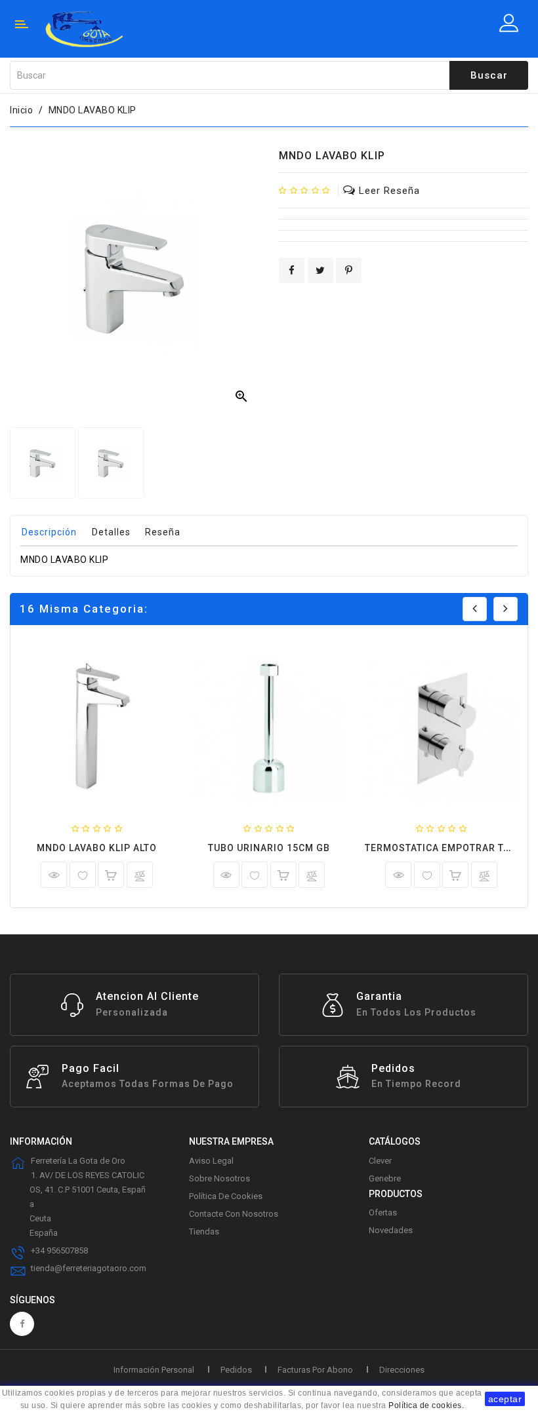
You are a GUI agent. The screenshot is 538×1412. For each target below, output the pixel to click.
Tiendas (204, 1231)
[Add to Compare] (140, 877)
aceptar (505, 1399)
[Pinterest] (349, 270)
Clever (380, 1161)
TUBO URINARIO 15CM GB (269, 848)
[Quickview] (54, 875)
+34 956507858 (59, 1250)
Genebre (385, 1178)
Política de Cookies (225, 1196)
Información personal (154, 1370)
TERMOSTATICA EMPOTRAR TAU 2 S (449, 848)
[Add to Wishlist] (83, 877)
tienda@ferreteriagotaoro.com (88, 1268)
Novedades (391, 1230)
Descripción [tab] (49, 532)
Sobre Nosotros (219, 1178)
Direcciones (401, 1370)
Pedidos (236, 1370)
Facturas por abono (315, 1370)
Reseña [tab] (162, 532)
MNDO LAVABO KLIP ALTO (97, 848)
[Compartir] (291, 270)
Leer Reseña (389, 191)
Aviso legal (211, 1161)
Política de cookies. (426, 1405)
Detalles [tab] (111, 532)
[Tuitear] (320, 270)
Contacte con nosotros (233, 1214)
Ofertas (383, 1212)
